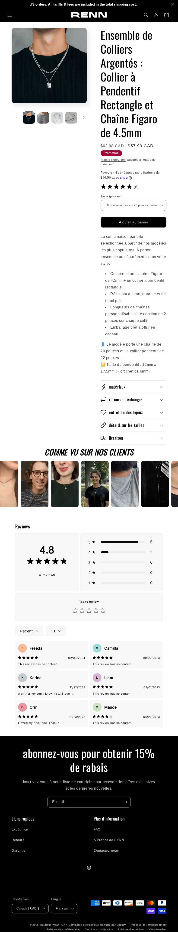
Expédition (20, 829)
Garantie (18, 850)
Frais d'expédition (113, 159)
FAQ (97, 829)
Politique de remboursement (148, 924)
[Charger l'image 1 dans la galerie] (29, 118)
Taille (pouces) (111, 196)
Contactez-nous (106, 850)
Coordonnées (157, 929)
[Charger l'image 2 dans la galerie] (43, 118)
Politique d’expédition (131, 929)
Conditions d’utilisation (99, 929)
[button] (10, 15)
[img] (116, 187)
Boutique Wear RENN (54, 924)
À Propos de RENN (109, 840)
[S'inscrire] (125, 802)
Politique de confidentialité (63, 929)
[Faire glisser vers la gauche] (17, 117)
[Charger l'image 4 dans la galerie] (71, 118)
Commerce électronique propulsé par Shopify (97, 924)
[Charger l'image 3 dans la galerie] (57, 118)
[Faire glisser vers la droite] (84, 117)
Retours (18, 840)
